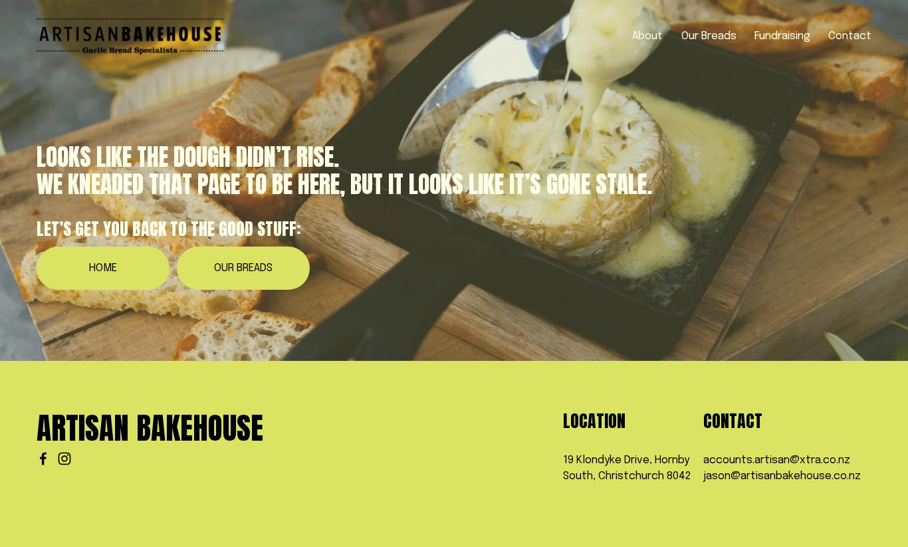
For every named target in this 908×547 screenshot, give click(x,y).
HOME (103, 268)
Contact (849, 36)
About (647, 36)
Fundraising (782, 36)
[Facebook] (43, 458)
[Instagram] (64, 458)
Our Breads (709, 36)
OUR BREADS (243, 268)
